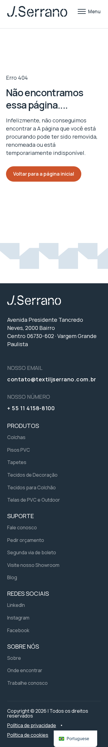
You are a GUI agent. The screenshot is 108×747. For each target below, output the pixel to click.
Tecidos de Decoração (32, 475)
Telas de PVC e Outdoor (33, 499)
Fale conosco (22, 527)
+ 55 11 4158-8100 (31, 408)
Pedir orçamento (25, 540)
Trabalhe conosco (27, 683)
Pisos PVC (18, 450)
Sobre (14, 658)
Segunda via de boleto (31, 552)
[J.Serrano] (37, 11)
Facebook (18, 630)
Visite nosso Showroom (33, 565)
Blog (12, 577)
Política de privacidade (31, 725)
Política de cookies (27, 735)
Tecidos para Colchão (31, 487)
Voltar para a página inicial (43, 174)
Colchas (16, 437)
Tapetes (16, 462)
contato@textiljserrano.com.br (51, 379)
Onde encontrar (24, 670)
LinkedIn (16, 605)
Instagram (18, 617)
